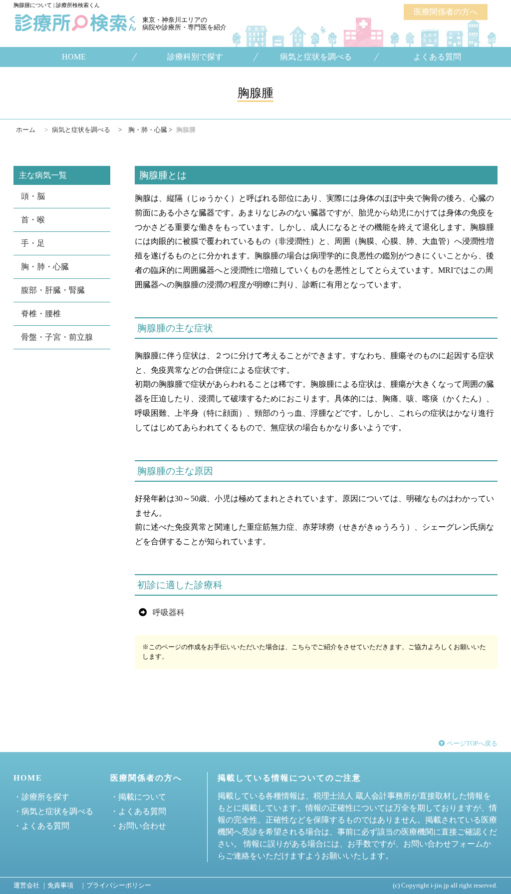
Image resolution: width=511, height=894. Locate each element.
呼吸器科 (169, 612)
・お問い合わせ (138, 826)
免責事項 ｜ (66, 885)
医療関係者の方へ (446, 11)
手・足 (33, 243)
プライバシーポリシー (118, 885)
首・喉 (33, 219)
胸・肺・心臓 (45, 266)
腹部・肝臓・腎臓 (53, 290)
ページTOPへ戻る (471, 743)
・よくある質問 (41, 826)
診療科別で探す (195, 57)
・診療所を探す (41, 797)
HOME (74, 57)
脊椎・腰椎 (41, 313)
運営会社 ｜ (30, 885)
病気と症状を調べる (316, 57)
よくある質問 (437, 57)
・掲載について (138, 797)
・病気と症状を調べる (53, 811)
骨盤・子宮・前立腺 (57, 337)
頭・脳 (33, 196)
